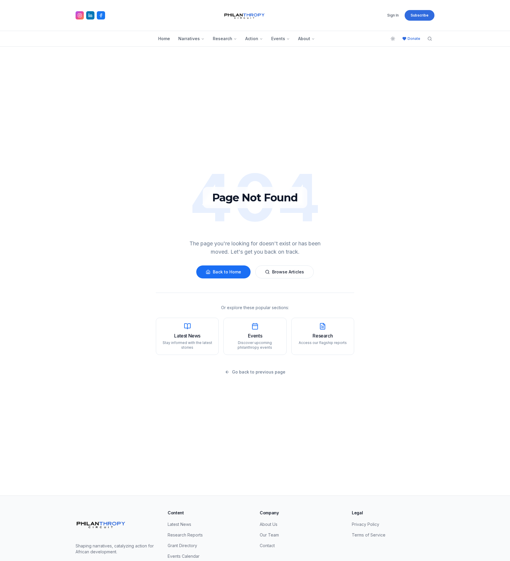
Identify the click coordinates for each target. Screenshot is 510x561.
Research (222, 38)
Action (251, 38)
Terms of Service (368, 534)
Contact (267, 545)
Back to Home (227, 271)
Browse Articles (288, 271)
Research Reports (185, 534)
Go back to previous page (258, 371)
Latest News (179, 524)
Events (278, 38)
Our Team (269, 534)
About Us (268, 524)
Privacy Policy (365, 524)
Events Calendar (184, 556)
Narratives (189, 38)
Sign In (393, 15)
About (304, 38)
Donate (414, 38)
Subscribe (420, 15)
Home (164, 38)
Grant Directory (182, 545)
